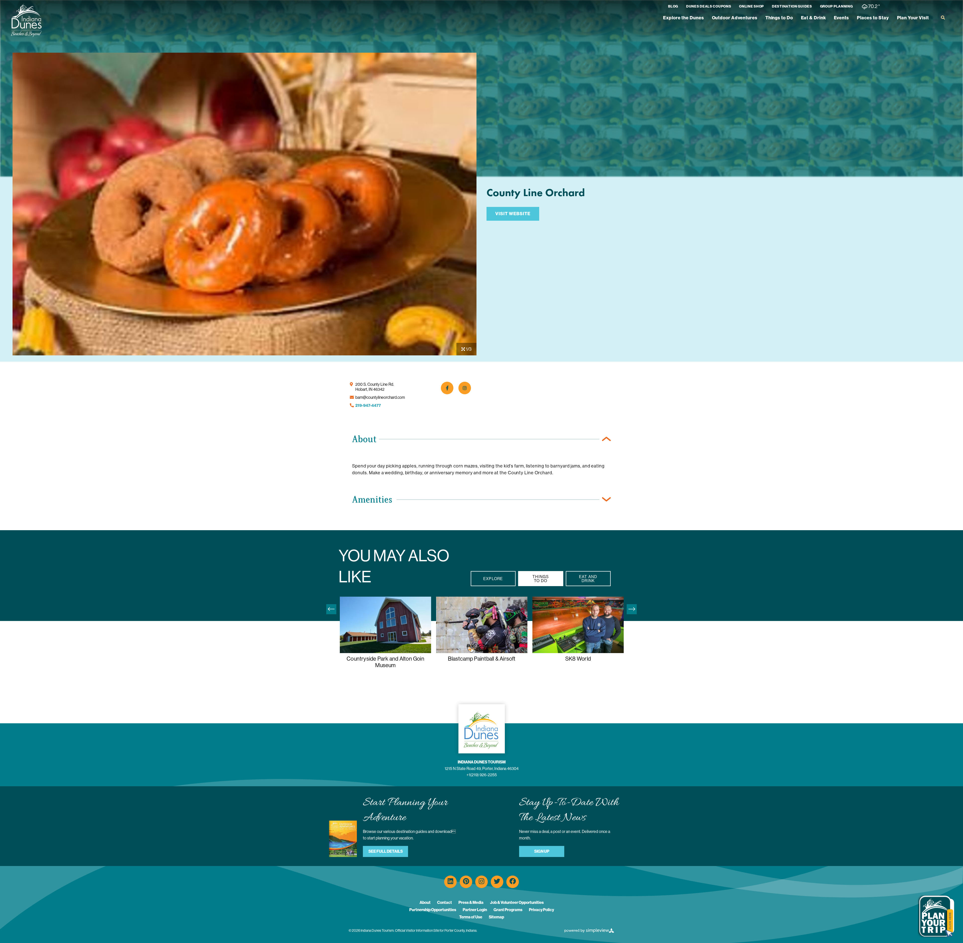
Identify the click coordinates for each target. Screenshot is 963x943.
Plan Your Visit (913, 18)
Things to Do (779, 18)
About (425, 902)
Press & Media (471, 902)
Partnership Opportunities (432, 909)
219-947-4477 (368, 405)
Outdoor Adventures (734, 18)
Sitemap (496, 917)
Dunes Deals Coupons (708, 6)
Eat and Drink (588, 578)
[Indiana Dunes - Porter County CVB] (26, 20)
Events (841, 18)
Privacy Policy (541, 909)
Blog (673, 6)
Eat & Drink (813, 18)
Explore (493, 578)
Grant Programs (508, 909)
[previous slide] (331, 609)
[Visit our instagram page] (481, 881)
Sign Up (541, 851)
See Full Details (385, 851)
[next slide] (632, 609)
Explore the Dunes (683, 18)
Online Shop (751, 6)
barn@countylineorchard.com (380, 397)
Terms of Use (470, 917)
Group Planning (836, 6)
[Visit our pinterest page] (466, 881)
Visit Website (512, 213)
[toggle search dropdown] (943, 18)
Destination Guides (792, 6)
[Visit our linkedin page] (450, 881)
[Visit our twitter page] (497, 881)
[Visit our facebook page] (512, 881)
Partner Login (475, 909)
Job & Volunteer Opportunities (517, 902)
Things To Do (540, 578)
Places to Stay (873, 18)
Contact (444, 902)
